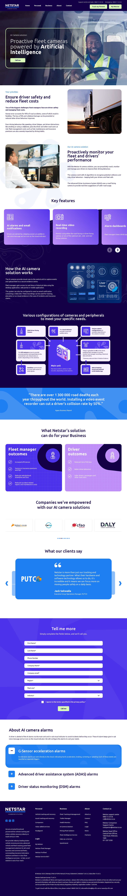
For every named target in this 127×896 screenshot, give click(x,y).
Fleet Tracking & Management (70, 814)
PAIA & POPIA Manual (58, 873)
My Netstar (115, 6)
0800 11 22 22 (117, 2)
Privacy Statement (71, 873)
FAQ (86, 822)
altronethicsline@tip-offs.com (90, 888)
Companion (39, 822)
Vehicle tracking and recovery (45, 814)
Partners (88, 835)
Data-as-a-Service (66, 839)
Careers (87, 818)
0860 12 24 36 (98, 2)
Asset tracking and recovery (44, 818)
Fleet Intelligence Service (68, 835)
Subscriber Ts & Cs (95, 873)
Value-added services (42, 826)
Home (27, 5)
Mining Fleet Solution (67, 831)
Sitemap (48, 873)
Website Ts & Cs (83, 873)
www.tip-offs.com (107, 888)
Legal (86, 826)
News (87, 831)
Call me (18, 60)
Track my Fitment (98, 6)
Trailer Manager (65, 818)
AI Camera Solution (66, 826)
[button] (117, 250)
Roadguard (39, 831)
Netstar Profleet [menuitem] (41, 852)
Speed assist (64, 843)
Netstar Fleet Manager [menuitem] (43, 848)
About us (88, 814)
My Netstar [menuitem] (39, 844)
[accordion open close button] (11, 751)
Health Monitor (65, 822)
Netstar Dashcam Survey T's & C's (45, 877)
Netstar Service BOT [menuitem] (42, 856)
